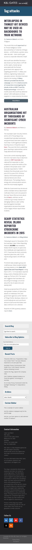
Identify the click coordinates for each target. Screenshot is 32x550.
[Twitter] (11, 520)
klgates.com (17, 462)
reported (20, 45)
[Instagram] (6, 526)
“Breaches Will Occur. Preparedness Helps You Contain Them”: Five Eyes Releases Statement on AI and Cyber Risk (15, 361)
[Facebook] (21, 520)
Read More (16, 101)
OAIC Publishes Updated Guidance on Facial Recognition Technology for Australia (14, 378)
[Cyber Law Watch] (16, 2)
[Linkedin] (6, 520)
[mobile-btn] (26, 3)
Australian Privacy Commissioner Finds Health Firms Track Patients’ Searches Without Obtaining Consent (14, 367)
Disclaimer (16, 541)
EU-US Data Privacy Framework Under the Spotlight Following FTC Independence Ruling (15, 385)
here (5, 147)
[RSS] (11, 526)
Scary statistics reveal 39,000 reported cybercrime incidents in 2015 (14, 226)
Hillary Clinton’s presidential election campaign (14, 80)
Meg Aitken (24, 237)
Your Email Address (8, 342)
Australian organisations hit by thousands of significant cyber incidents (15, 116)
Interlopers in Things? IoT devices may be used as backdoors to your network (16, 28)
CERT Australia (15, 160)
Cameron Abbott (11, 39)
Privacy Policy (16, 539)
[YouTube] (16, 520)
